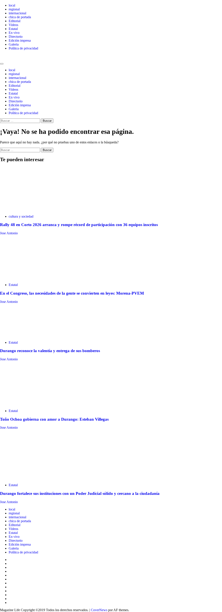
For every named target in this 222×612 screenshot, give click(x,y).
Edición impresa (20, 40)
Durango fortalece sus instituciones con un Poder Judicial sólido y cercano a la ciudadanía (80, 493)
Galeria (14, 44)
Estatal (13, 29)
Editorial (14, 21)
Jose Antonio (9, 233)
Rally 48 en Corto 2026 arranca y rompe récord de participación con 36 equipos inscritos (79, 224)
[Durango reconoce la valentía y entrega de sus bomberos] (32, 335)
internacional (17, 13)
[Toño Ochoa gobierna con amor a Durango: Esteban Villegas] (32, 403)
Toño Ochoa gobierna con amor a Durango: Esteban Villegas (54, 419)
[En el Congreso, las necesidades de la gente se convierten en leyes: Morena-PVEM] (32, 277)
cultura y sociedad (21, 216)
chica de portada (20, 17)
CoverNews (99, 610)
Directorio (16, 36)
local (12, 5)
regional (14, 9)
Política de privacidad (23, 48)
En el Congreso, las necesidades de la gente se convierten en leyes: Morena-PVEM (72, 293)
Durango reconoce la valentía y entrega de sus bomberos (50, 350)
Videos (13, 25)
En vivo (14, 32)
